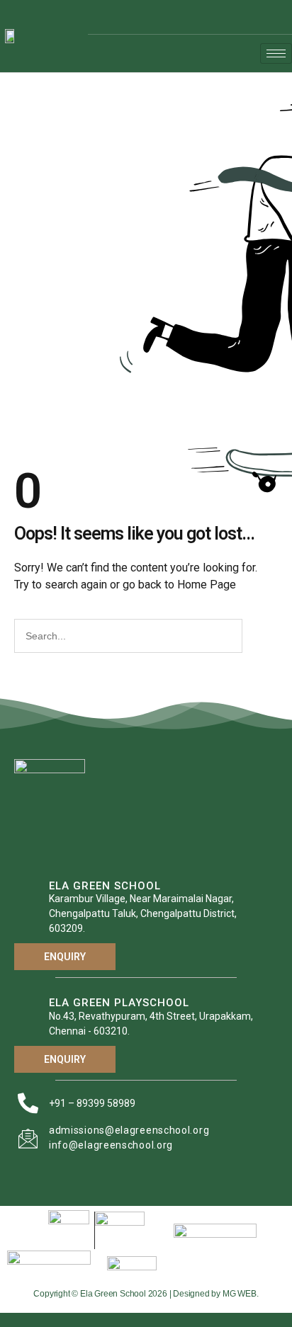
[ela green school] (28, 904)
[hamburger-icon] (276, 53)
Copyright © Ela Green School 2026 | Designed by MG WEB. (145, 1294)
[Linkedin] (211, 17)
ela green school (105, 885)
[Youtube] (275, 17)
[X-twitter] (254, 17)
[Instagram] (232, 17)
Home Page (206, 584)
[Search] (258, 636)
